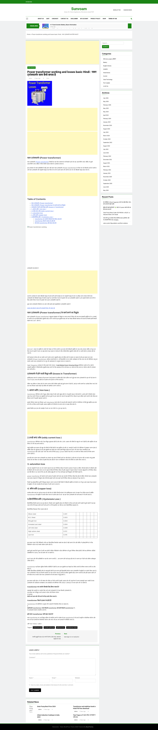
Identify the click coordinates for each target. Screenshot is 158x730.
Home (28, 34)
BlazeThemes (89, 727)
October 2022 (107, 139)
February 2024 (107, 118)
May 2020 (106, 190)
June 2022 (106, 152)
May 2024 (106, 111)
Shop (104, 18)
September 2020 (107, 183)
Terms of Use (112, 18)
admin (30, 78)
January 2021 (107, 173)
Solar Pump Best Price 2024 (46, 706)
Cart (47, 18)
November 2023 (107, 125)
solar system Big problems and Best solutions (115, 223)
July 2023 (105, 132)
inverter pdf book (49, 627)
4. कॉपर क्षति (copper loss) (39, 215)
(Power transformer (42, 162)
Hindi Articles (31, 67)
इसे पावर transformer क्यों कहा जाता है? (46, 223)
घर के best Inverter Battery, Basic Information (63, 24)
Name (31, 678)
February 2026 (107, 105)
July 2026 (105, 98)
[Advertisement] (62, 52)
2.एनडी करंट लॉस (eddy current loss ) (42, 211)
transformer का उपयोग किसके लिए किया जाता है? (48, 219)
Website (77, 678)
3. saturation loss (37, 213)
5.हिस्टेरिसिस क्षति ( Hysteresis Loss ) (42, 217)
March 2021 (106, 166)
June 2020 (106, 187)
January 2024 (107, 122)
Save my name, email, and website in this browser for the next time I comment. (52, 685)
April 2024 (106, 115)
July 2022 (105, 149)
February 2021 (107, 170)
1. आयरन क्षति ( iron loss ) (38, 209)
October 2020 (107, 180)
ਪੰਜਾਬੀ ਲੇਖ (105, 86)
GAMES (105, 69)
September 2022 (107, 142)
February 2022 (107, 156)
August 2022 (106, 146)
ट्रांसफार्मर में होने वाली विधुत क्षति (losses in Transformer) (47, 207)
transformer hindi (72, 627)
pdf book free (60, 627)
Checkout (55, 18)
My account (84, 18)
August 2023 (106, 129)
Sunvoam (79, 9)
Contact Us (64, 18)
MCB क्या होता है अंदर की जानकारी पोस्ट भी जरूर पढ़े (41, 308)
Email (54, 678)
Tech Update (106, 83)
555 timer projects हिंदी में (109, 59)
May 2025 (106, 108)
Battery (105, 62)
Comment (32, 657)
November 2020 (107, 176)
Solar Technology (107, 79)
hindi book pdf (37, 627)
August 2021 (106, 163)
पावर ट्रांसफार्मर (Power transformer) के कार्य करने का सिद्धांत (48, 205)
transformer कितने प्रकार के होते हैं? (45, 221)
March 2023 (106, 135)
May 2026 (106, 101)
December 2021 (107, 159)
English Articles (107, 66)
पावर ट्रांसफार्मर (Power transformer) (42, 203)
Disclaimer (74, 18)
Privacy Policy (95, 18)
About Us (41, 18)
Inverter (105, 76)
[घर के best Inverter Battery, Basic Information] (45, 27)
